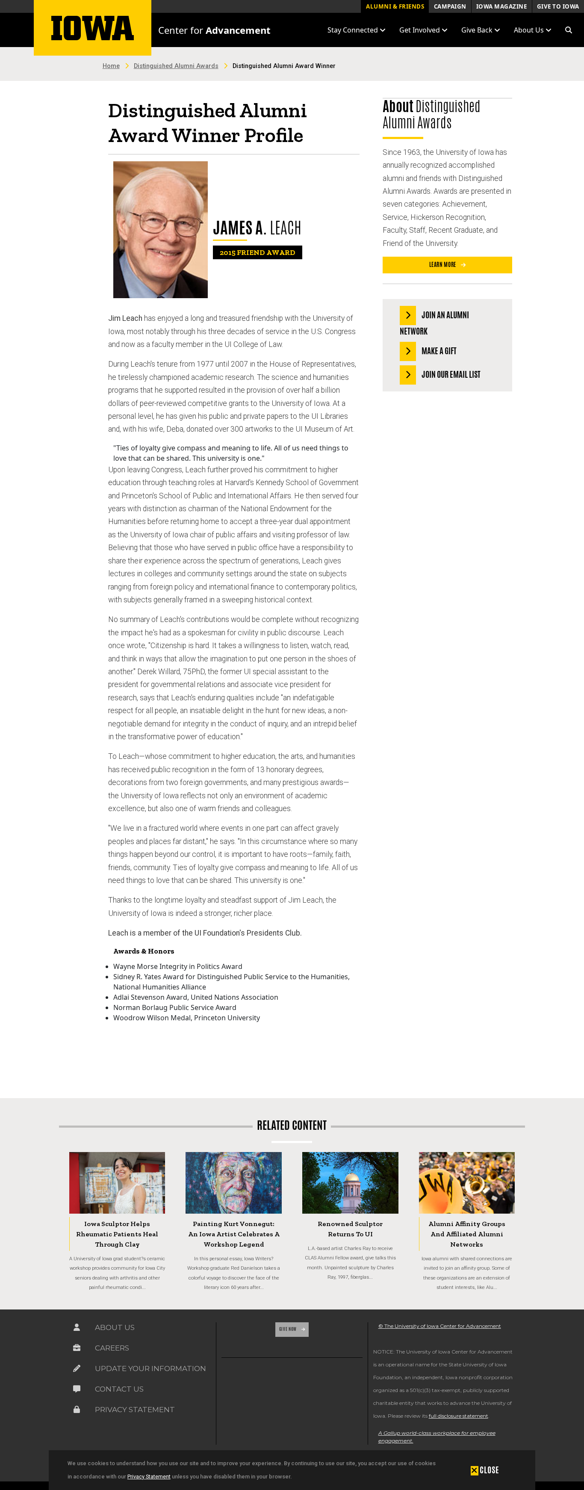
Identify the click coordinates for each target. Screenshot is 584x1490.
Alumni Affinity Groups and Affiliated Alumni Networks (466, 1234)
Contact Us (119, 1389)
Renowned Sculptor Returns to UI (350, 1229)
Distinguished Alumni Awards (176, 66)
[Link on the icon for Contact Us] (77, 1391)
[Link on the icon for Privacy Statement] (77, 1411)
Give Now (288, 1329)
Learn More (443, 265)
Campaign (450, 6)
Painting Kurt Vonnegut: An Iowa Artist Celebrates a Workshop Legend (234, 1234)
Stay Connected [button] (353, 30)
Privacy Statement (149, 1476)
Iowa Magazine (501, 6)
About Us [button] (530, 30)
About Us (115, 1327)
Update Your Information (150, 1368)
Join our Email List (450, 374)
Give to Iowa (558, 6)
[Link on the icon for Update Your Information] (77, 1370)
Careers (112, 1348)
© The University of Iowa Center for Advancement (439, 1326)
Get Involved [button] (420, 30)
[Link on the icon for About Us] (77, 1329)
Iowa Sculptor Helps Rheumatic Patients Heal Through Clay (117, 1234)
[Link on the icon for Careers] (77, 1350)
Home (111, 66)
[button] (568, 30)
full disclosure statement (458, 1416)
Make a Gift (438, 351)
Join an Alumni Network (434, 323)
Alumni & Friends (395, 6)
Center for (214, 30)
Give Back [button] (477, 30)
